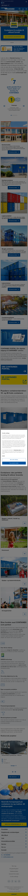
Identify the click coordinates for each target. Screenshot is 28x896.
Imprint (3, 455)
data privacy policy (17, 450)
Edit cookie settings (14, 459)
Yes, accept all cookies (14, 463)
